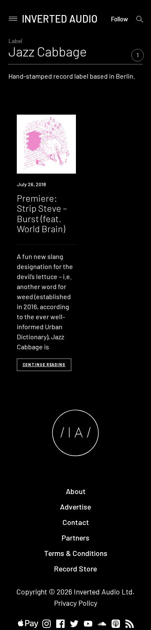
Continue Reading (44, 364)
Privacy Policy (75, 602)
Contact (75, 522)
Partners (75, 537)
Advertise (75, 506)
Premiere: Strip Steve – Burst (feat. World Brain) (42, 213)
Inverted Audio (60, 19)
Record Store (75, 568)
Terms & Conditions (75, 553)
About (76, 491)
